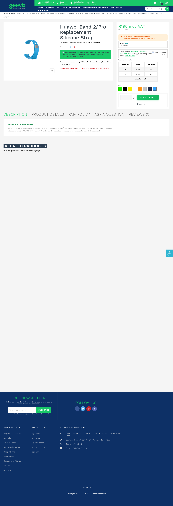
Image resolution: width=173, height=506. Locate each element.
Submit (86, 265)
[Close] (110, 233)
